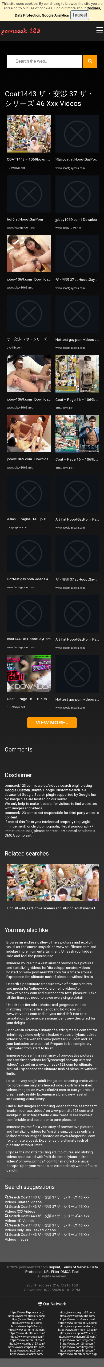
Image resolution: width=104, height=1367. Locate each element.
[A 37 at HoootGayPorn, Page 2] (77, 511)
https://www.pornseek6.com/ (77, 1326)
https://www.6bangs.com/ (27, 1319)
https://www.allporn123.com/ (77, 1333)
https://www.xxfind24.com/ (26, 1350)
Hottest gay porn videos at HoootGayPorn (40, 579)
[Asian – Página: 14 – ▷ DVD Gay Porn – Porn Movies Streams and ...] (29, 511)
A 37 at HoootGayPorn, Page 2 (79, 519)
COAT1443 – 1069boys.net (29, 159)
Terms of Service (75, 1267)
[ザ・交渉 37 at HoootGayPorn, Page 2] (77, 271)
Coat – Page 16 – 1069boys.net (33, 699)
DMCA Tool (70, 1271)
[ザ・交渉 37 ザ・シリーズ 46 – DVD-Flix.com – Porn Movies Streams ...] (29, 331)
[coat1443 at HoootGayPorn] (29, 631)
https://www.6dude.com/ (26, 1323)
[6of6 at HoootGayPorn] (29, 211)
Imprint (54, 1267)
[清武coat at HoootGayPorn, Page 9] (77, 151)
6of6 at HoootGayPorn (25, 219)
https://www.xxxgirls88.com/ (77, 1312)
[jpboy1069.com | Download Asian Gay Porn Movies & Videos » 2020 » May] (29, 271)
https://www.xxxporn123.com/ (26, 1347)
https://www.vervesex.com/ (27, 1336)
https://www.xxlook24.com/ (26, 1354)
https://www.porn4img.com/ (77, 1350)
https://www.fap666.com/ (26, 1326)
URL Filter (51, 1271)
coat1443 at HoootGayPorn (29, 639)
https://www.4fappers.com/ (26, 1312)
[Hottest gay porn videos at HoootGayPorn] (29, 571)
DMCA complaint (18, 835)
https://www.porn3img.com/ (77, 1347)
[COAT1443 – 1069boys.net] (29, 151)
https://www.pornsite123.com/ (27, 1330)
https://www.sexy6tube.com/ (77, 1316)
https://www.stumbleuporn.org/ (77, 1354)
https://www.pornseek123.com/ (77, 1323)
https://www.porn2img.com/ (77, 1343)
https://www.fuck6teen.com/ (77, 1319)
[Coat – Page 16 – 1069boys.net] (29, 691)
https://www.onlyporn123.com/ (77, 1336)
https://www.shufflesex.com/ (27, 1333)
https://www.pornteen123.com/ (77, 1330)
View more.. (52, 722)
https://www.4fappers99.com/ (26, 1316)
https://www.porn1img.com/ (77, 1340)
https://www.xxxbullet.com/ (27, 1340)
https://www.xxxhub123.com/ (27, 1343)
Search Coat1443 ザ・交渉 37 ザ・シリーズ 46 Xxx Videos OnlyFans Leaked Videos (47, 1227)
